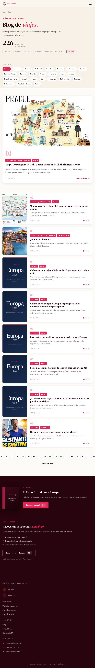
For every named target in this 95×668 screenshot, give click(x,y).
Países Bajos (65, 79)
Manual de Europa (9, 610)
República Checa (24, 84)
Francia (33, 74)
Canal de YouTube (12, 647)
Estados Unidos (10, 74)
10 (28, 456)
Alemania (17, 69)
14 (50, 456)
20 (83, 456)
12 (39, 456)
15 (56, 456)
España (82, 69)
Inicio (4, 12)
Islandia (24, 79)
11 (34, 456)
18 (72, 456)
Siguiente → (47, 463)
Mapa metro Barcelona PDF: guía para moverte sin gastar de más (59, 207)
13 (45, 456)
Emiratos (49, 69)
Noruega (52, 79)
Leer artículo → (83, 178)
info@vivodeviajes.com (14, 643)
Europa (22, 74)
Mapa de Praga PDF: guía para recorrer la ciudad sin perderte (42, 164)
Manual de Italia (8, 614)
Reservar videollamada (18, 553)
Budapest (38, 69)
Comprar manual (35, 505)
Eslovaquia (71, 69)
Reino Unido (8, 84)
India (62, 74)
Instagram (11, 595)
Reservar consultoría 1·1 (14, 651)
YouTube (11, 589)
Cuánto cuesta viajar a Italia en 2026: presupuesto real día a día (59, 272)
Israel (34, 79)
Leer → (86, 220)
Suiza (37, 84)
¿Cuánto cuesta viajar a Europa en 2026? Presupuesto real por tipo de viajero (60, 400)
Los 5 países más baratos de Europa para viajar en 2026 (58, 367)
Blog (4, 624)
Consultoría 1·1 (7, 633)
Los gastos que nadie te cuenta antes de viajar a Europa (58, 337)
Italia (42, 79)
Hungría (53, 74)
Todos (6, 69)
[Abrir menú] (90, 4)
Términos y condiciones (57, 664)
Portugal (77, 79)
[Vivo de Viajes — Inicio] (9, 4)
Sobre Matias (7, 629)
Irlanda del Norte (10, 79)
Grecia (42, 74)
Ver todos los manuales (10, 606)
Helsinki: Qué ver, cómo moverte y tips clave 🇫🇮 (54, 431)
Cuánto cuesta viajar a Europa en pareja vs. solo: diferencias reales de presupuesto (55, 305)
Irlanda (71, 74)
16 (61, 456)
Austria (27, 69)
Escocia (60, 69)
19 (77, 456)
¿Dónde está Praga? (40, 239)
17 (67, 456)
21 (88, 456)
